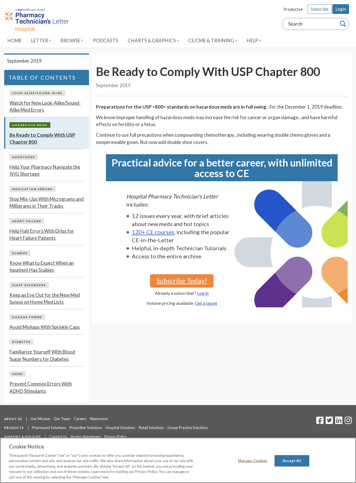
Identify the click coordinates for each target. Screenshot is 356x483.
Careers (80, 418)
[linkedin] (339, 422)
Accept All (292, 460)
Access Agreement (86, 436)
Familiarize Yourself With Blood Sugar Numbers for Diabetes (42, 355)
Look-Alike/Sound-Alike (37, 93)
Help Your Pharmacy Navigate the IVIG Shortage (44, 170)
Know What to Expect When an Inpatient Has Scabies (41, 266)
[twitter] (328, 422)
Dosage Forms (27, 317)
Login (340, 8)
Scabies (20, 253)
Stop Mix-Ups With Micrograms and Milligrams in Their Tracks (46, 202)
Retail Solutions (151, 427)
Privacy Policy (115, 436)
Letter (40, 40)
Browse (71, 40)
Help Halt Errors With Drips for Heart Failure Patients (41, 234)
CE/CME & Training (211, 40)
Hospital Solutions (120, 427)
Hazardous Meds (30, 125)
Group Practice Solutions (187, 427)
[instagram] (348, 422)
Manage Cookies (253, 460)
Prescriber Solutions (86, 427)
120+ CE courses (153, 232)
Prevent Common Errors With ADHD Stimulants (40, 387)
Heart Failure (26, 221)
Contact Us (58, 436)
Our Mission (40, 418)
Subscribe (319, 8)
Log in (203, 293)
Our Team (62, 418)
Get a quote (206, 303)
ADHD (17, 374)
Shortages (23, 157)
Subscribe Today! (182, 280)
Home (15, 40)
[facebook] (319, 422)
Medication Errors (32, 189)
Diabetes (21, 342)
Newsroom (99, 418)
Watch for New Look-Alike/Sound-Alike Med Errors (45, 106)
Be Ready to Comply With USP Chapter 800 (42, 138)
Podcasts (105, 40)
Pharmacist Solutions (49, 427)
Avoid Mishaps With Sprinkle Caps (44, 327)
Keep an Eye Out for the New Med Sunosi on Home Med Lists (44, 298)
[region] (178, 460)
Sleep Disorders (29, 285)
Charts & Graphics (152, 40)
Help (253, 40)
